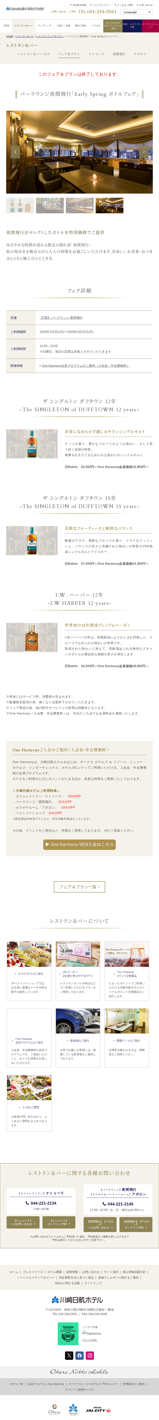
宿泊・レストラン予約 (132, 26)
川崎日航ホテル (24, 8)
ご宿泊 (5, 25)
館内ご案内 (81, 25)
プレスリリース (33, 1272)
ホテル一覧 (16, 1384)
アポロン (140, 54)
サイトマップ (93, 1283)
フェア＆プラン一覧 (77, 887)
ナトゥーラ (97, 54)
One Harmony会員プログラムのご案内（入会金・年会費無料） (85, 365)
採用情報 (72, 1272)
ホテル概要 (54, 1272)
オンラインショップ (150, 26)
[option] (79, 152)
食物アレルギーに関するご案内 (118, 1277)
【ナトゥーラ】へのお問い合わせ (22, 1222)
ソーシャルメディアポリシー (36, 1277)
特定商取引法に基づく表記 (76, 1277)
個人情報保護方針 (134, 1272)
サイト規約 (111, 1272)
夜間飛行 (119, 54)
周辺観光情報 (79, 5)
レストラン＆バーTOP (33, 54)
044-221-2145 (120, 1204)
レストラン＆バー (23, 25)
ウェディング (44, 25)
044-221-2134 (43, 1203)
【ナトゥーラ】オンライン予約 (58, 1222)
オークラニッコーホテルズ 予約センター (93, 1384)
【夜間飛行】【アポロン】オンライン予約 (136, 1224)
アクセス (96, 25)
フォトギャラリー (102, 5)
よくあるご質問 (125, 5)
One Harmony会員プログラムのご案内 (113, 25)
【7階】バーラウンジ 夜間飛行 (61, 317)
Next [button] (144, 157)
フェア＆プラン (69, 54)
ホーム (14, 1272)
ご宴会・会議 (63, 25)
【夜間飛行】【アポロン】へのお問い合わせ (100, 1224)
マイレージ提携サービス (79, 1389)
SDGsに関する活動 (67, 1283)
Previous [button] (15, 157)
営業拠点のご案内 (134, 1384)
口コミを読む (90, 1340)
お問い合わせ (146, 5)
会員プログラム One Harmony (46, 1384)
